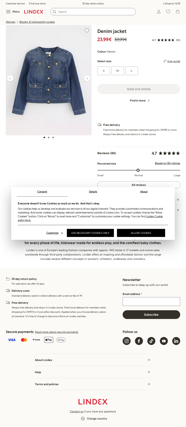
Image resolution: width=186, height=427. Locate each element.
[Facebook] (139, 341)
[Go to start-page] (33, 11)
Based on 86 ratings (167, 163)
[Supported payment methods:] (63, 340)
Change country (97, 418)
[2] (48, 137)
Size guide (173, 61)
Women (10, 22)
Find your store (37, 3)
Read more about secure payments (56, 332)
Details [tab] (93, 191)
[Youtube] (164, 341)
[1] (44, 137)
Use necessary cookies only (90, 233)
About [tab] (144, 191)
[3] (53, 137)
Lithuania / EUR (171, 3)
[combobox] (93, 11)
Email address (132, 294)
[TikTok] (151, 341)
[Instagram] (127, 341)
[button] (49, 80)
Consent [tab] (42, 191)
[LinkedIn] (176, 341)
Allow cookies (141, 233)
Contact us (76, 411)
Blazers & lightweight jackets (37, 22)
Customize (52, 233)
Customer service (15, 3)
